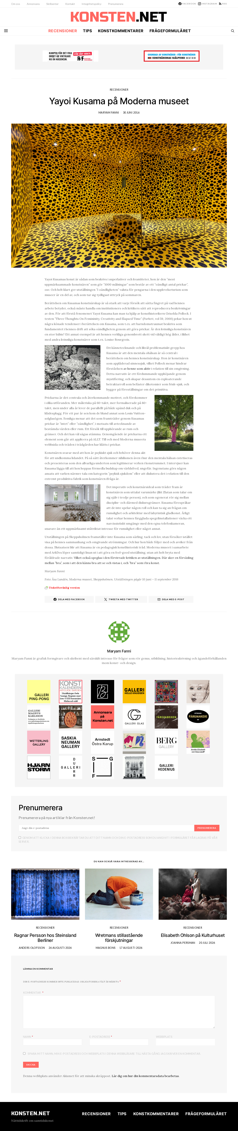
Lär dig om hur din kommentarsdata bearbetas (145, 1076)
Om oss (15, 3)
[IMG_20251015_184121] (70, 56)
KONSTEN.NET (30, 1113)
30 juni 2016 (131, 112)
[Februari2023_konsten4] (166, 742)
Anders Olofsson (32, 947)
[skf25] (134, 767)
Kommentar (32, 992)
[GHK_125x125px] (134, 691)
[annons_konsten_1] (38, 717)
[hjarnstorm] (38, 767)
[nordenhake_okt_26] (134, 742)
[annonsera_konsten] (102, 717)
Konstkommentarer (120, 30)
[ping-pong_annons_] (38, 691)
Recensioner (62, 30)
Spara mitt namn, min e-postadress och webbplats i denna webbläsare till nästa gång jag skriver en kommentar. (114, 1053)
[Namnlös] (166, 691)
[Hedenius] (166, 767)
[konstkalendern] (70, 691)
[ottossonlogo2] (198, 717)
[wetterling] (38, 742)
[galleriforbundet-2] (102, 767)
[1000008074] (70, 742)
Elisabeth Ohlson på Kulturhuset (193, 935)
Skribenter (52, 3)
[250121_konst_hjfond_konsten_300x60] (172, 56)
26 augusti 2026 (60, 947)
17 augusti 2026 (130, 947)
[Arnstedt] (102, 742)
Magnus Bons (106, 947)
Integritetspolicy (91, 3)
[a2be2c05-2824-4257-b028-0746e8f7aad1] (198, 742)
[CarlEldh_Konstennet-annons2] (70, 717)
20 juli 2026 (207, 942)
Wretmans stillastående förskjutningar (119, 938)
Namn (28, 1036)
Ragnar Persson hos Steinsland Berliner (45, 938)
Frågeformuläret (170, 30)
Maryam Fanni (109, 112)
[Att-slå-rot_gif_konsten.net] (166, 717)
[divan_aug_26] (198, 691)
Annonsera (33, 3)
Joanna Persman (183, 942)
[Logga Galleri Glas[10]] (134, 717)
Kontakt (70, 3)
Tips (87, 30)
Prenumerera (115, 3)
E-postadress (100, 1036)
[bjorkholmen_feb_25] (102, 691)
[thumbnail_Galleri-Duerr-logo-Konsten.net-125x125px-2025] (70, 767)
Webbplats (164, 1036)
